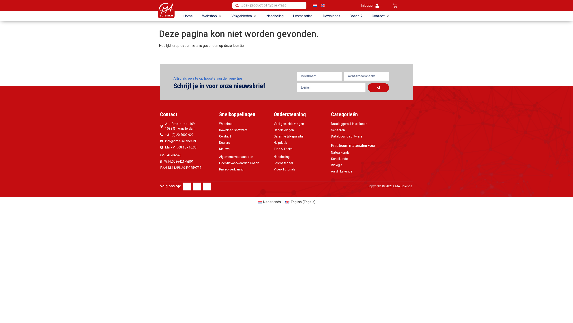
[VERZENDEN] (378, 87)
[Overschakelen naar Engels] (323, 5)
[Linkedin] (197, 186)
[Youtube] (207, 186)
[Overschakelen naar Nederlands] (314, 5)
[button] (212, 16)
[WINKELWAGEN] (395, 6)
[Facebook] (187, 186)
